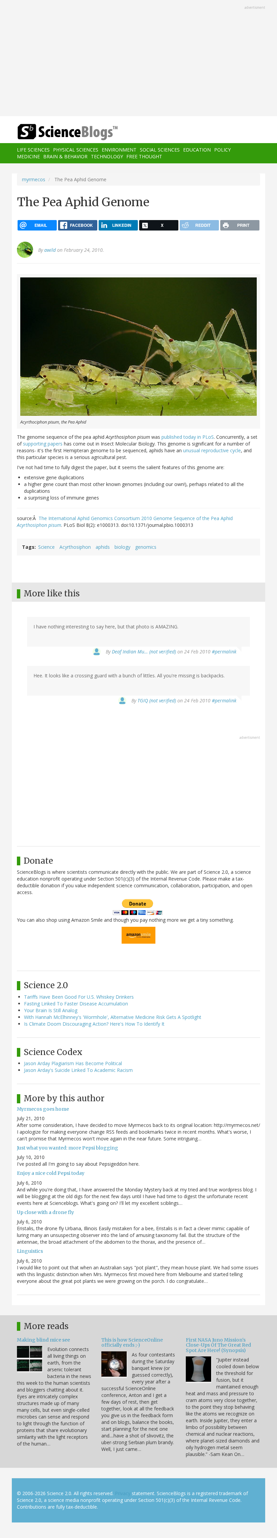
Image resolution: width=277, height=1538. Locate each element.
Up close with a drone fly (45, 1212)
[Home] (57, 132)
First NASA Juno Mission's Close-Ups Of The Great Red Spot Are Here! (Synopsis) (218, 1345)
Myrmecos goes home (43, 1109)
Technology (107, 156)
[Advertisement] (138, 58)
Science (46, 547)
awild (50, 250)
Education (197, 149)
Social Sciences (160, 149)
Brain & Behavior (65, 156)
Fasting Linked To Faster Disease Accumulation (76, 1003)
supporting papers (42, 443)
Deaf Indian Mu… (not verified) (144, 651)
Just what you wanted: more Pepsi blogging (67, 1148)
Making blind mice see (43, 1340)
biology (122, 547)
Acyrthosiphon (75, 547)
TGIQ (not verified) (156, 700)
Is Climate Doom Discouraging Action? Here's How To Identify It (94, 1024)
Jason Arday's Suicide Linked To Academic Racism (78, 1070)
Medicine (28, 156)
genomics (145, 547)
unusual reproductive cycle (212, 450)
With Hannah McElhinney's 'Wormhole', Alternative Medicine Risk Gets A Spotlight (112, 1017)
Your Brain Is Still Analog (50, 1010)
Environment (119, 149)
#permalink (224, 651)
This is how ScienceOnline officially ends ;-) (132, 1342)
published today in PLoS (187, 437)
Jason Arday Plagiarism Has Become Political (73, 1063)
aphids (103, 547)
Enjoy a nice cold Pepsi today (50, 1173)
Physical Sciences (75, 149)
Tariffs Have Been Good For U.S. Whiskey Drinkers (79, 997)
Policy (222, 149)
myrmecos (33, 179)
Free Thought (144, 156)
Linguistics (30, 1251)
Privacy (122, 1493)
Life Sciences (33, 149)
